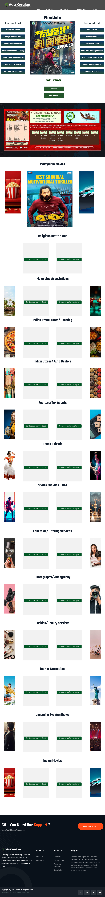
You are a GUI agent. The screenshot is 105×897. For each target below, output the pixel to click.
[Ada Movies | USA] (18, 5)
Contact (95, 9)
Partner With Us (80, 9)
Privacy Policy (59, 860)
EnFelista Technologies (20, 892)
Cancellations (58, 870)
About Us (49, 9)
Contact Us (40, 860)
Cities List (57, 856)
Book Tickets (63, 9)
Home (39, 9)
